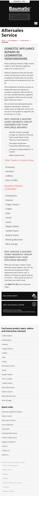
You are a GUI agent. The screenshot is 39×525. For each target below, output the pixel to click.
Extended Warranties (9, 433)
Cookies (5, 478)
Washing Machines (14, 239)
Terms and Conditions (11, 465)
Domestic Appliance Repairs (12, 412)
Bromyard (10, 167)
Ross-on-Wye (11, 180)
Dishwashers (11, 195)
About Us (5, 455)
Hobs (8, 213)
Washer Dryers (12, 235)
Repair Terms (7, 470)
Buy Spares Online (8, 420)
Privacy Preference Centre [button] (12, 483)
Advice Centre (7, 416)
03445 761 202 (13, 284)
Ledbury (9, 175)
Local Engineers (13, 40)
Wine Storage (12, 244)
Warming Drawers (8, 387)
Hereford (10, 171)
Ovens (8, 222)
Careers (5, 446)
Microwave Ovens (8, 366)
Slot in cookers (7, 379)
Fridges (9, 209)
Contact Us (6, 450)
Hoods (8, 217)
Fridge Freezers (12, 204)
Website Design (8, 491)
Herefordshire (24, 40)
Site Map (6, 487)
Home (3, 40)
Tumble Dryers (12, 230)
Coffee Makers (7, 336)
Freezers (9, 200)
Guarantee (6, 429)
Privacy (5, 474)
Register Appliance (9, 442)
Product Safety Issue (9, 438)
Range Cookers (12, 226)
